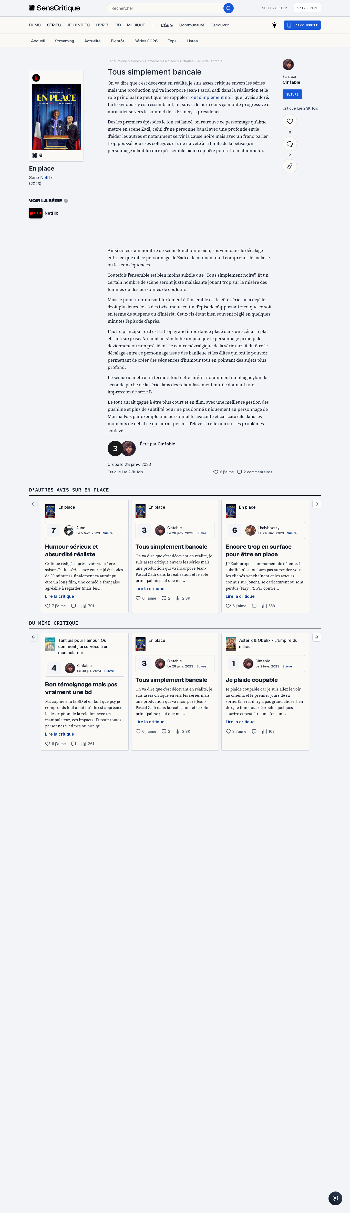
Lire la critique (59, 596)
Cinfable (167, 443)
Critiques (187, 61)
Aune (80, 528)
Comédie (152, 61)
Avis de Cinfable (210, 61)
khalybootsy (269, 528)
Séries (136, 61)
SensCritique (117, 61)
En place (41, 168)
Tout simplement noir (211, 97)
